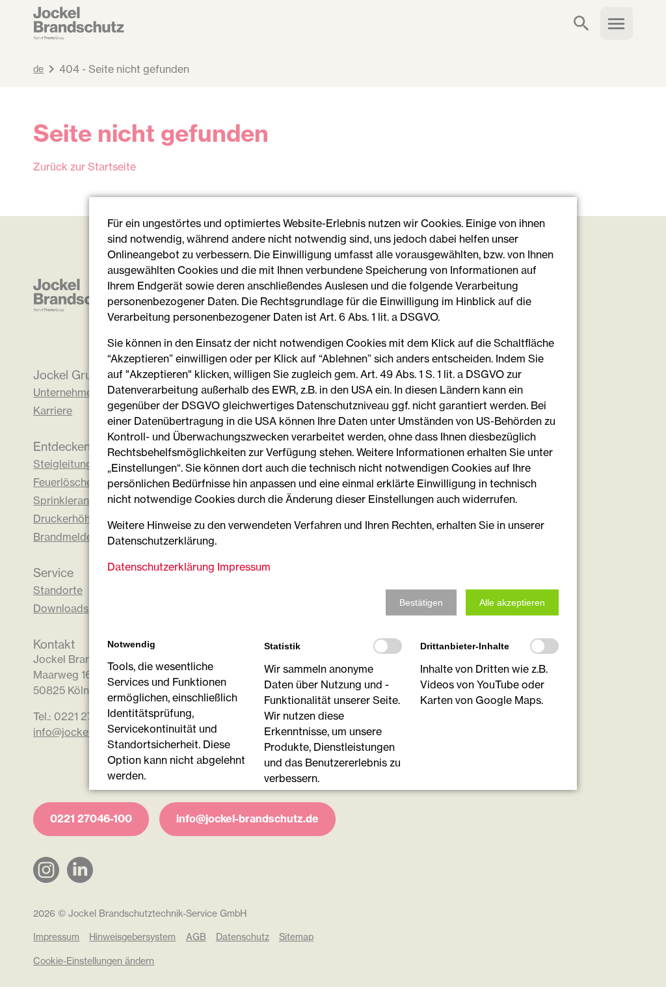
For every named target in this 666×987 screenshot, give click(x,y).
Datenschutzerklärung (161, 566)
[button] (421, 602)
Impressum (244, 566)
